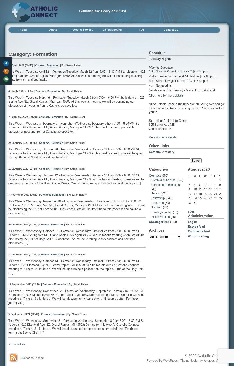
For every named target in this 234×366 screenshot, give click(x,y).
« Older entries (16, 344)
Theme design (189, 360)
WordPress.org (198, 236)
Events (155, 193)
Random (156, 207)
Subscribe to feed (32, 358)
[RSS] (6, 71)
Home (23, 29)
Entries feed (196, 226)
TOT (141, 29)
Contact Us (171, 29)
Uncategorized (159, 222)
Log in (192, 222)
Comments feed (199, 231)
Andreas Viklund (215, 360)
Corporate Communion (165, 184)
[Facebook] (6, 63)
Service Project (82, 29)
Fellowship (158, 198)
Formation (53, 65)
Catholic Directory (161, 152)
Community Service (163, 180)
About (53, 29)
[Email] (6, 79)
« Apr (191, 212)
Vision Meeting (112, 29)
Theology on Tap (161, 212)
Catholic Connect (211, 356)
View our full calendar (163, 137)
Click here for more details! (167, 95)
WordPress (170, 360)
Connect (40, 65)
